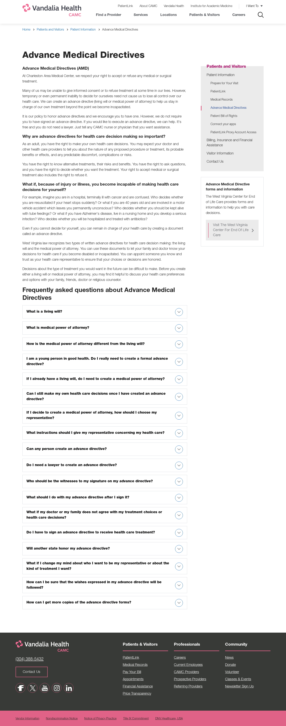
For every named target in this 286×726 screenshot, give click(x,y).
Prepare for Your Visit (224, 83)
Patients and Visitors (50, 30)
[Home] (52, 11)
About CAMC (148, 6)
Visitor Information (220, 153)
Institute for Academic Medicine (211, 6)
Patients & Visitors (204, 15)
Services (141, 15)
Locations (168, 15)
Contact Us (215, 162)
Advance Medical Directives (229, 108)
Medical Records (222, 100)
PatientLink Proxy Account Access (233, 132)
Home (26, 30)
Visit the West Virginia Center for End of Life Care (230, 230)
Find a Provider (108, 15)
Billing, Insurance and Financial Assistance (229, 143)
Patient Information (83, 30)
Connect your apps (223, 124)
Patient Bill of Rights (224, 116)
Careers (238, 15)
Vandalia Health (174, 6)
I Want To (252, 6)
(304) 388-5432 (30, 659)
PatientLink (125, 6)
